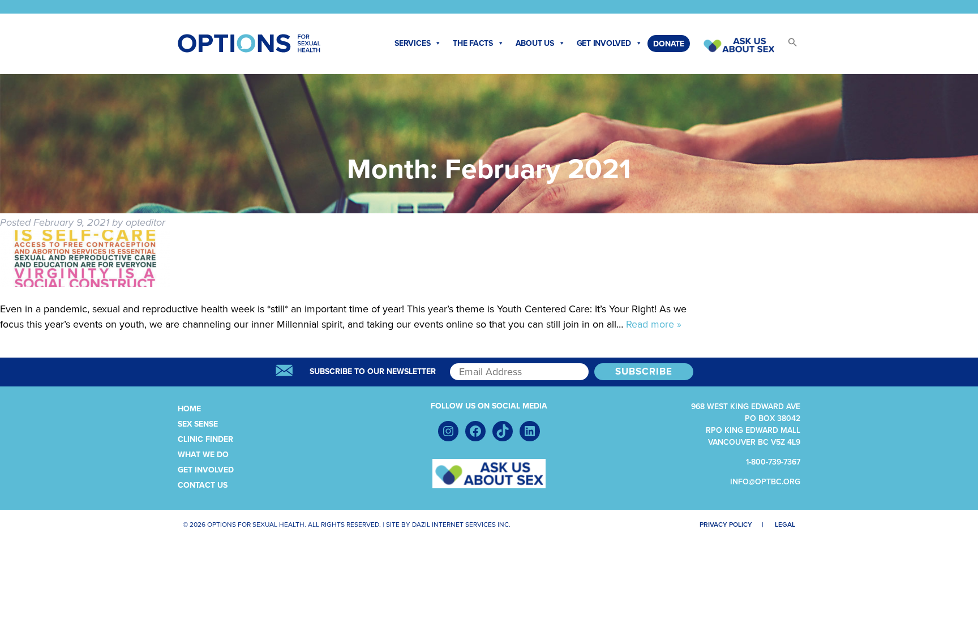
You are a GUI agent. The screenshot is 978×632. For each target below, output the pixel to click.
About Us (535, 43)
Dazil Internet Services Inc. (461, 524)
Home (189, 409)
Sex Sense (198, 424)
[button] (787, 46)
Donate (668, 44)
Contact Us (203, 485)
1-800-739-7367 (773, 462)
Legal (785, 524)
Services (412, 43)
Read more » (653, 324)
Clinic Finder (205, 439)
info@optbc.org (765, 482)
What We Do (203, 454)
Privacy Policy (726, 524)
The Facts (473, 43)
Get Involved (604, 43)
